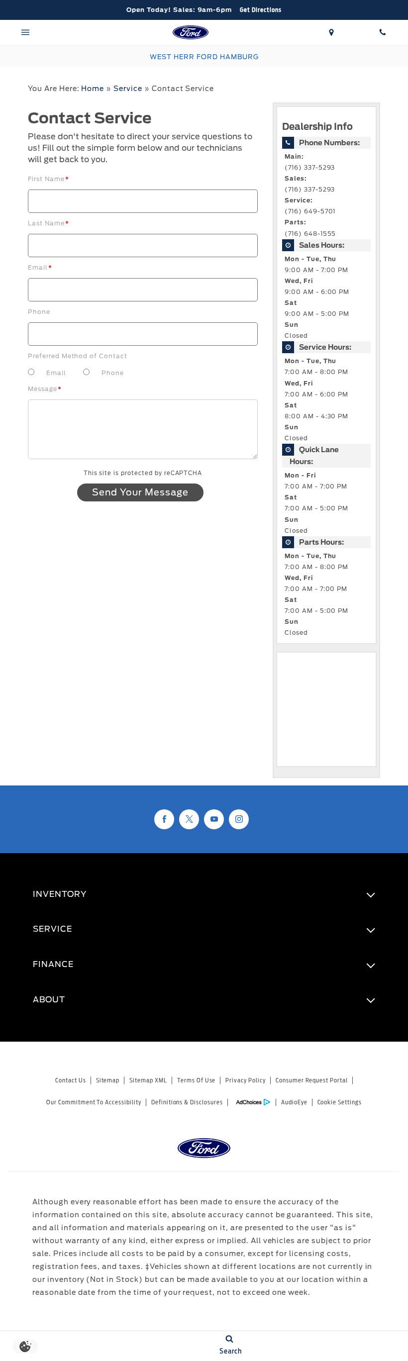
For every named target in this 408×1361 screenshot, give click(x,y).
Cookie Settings (339, 1102)
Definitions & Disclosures (187, 1102)
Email (40, 267)
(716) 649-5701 (310, 211)
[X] (189, 819)
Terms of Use (196, 1080)
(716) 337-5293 (310, 167)
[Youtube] (214, 819)
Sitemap (108, 1080)
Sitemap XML (148, 1080)
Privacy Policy (245, 1080)
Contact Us (70, 1080)
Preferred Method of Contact (77, 356)
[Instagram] (239, 819)
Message (45, 388)
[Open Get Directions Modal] (331, 32)
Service (127, 89)
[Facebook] (164, 819)
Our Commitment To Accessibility (93, 1102)
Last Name (48, 223)
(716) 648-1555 (310, 233)
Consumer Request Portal (312, 1080)
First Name (48, 179)
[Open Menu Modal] (25, 32)
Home (92, 89)
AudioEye (294, 1102)
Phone (39, 311)
